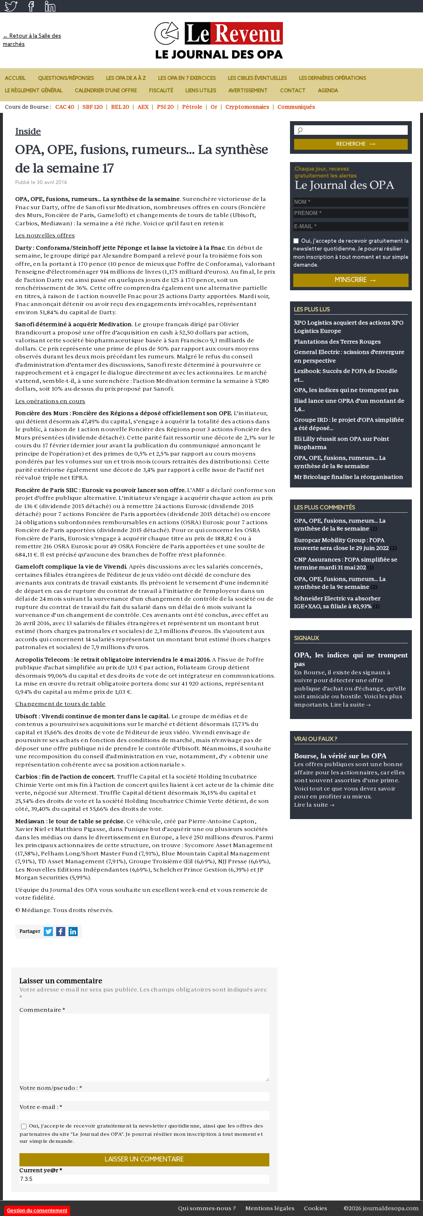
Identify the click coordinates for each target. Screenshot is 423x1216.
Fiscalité (161, 91)
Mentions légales (270, 1208)
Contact (293, 91)
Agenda (328, 91)
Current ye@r (40, 1170)
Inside (28, 131)
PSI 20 (165, 107)
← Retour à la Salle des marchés (32, 40)
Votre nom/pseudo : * (50, 1088)
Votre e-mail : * (40, 1107)
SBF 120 (93, 107)
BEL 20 (120, 107)
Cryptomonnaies (247, 107)
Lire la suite (350, 704)
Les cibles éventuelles (257, 78)
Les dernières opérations (332, 78)
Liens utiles (200, 91)
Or (214, 107)
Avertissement (248, 91)
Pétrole (192, 107)
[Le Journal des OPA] (219, 40)
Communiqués (296, 107)
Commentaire (42, 1009)
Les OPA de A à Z (126, 78)
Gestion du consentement (37, 1211)
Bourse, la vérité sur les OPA (340, 756)
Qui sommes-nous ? (207, 1208)
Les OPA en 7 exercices (187, 78)
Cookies (315, 1208)
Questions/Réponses (66, 78)
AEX (143, 107)
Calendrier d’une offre (106, 91)
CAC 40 (64, 107)
